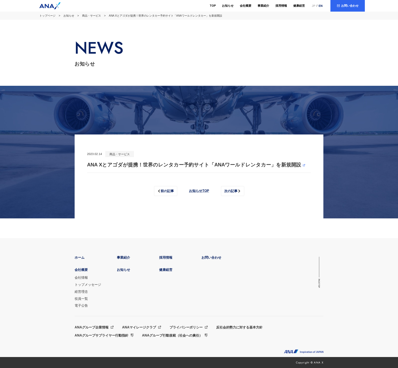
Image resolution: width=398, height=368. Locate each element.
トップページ (47, 15)
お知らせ (68, 15)
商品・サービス (91, 15)
